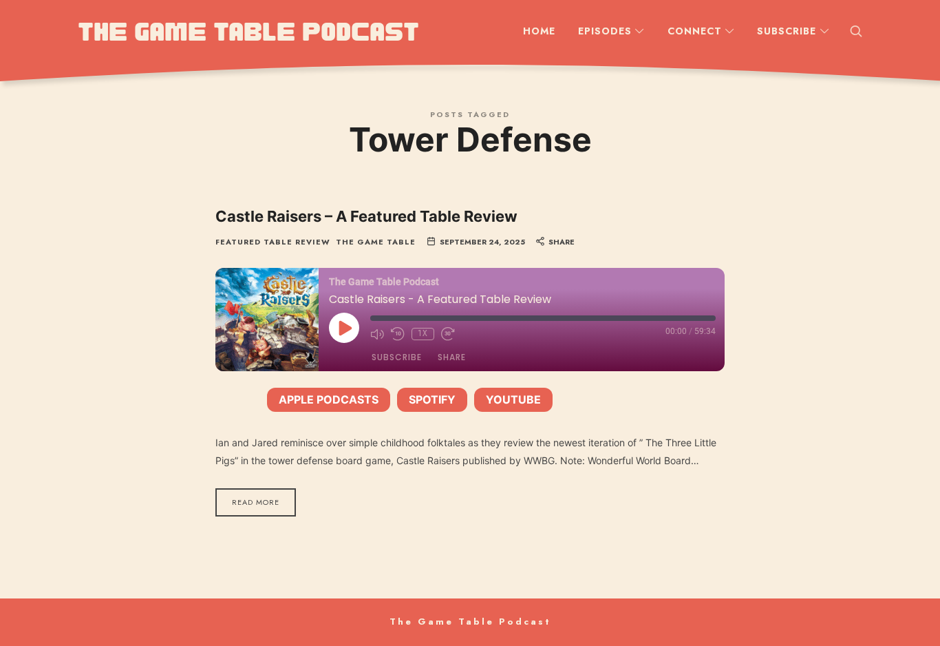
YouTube (513, 399)
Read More (255, 502)
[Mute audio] (377, 334)
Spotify (432, 399)
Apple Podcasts (328, 399)
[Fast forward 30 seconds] (448, 334)
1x (423, 334)
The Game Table (376, 242)
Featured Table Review (272, 242)
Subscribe (397, 357)
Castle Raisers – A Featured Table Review (366, 216)
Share (452, 357)
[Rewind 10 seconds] (398, 334)
